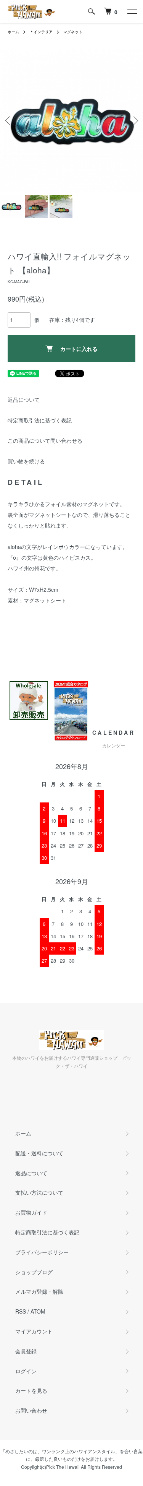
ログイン (26, 1371)
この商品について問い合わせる (45, 440)
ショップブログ (34, 1272)
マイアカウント (34, 1331)
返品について (24, 399)
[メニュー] (131, 11)
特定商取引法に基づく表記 (40, 420)
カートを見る (31, 1390)
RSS (20, 1311)
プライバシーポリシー (42, 1252)
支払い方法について (39, 1192)
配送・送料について (39, 1153)
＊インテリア (41, 31)
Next (134, 120)
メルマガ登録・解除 (39, 1291)
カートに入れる (79, 348)
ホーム (13, 31)
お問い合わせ (31, 1410)
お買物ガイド (31, 1212)
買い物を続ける (26, 461)
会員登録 (26, 1351)
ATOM (38, 1311)
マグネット (72, 31)
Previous (8, 120)
